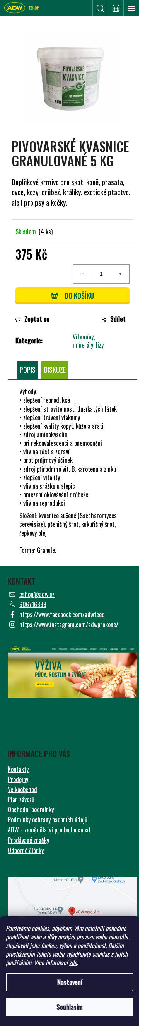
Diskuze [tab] (55, 370)
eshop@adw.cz (37, 594)
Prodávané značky (28, 840)
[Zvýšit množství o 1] (120, 274)
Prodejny (18, 779)
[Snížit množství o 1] (82, 274)
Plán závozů (21, 799)
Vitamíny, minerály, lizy (88, 340)
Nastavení (69, 982)
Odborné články (26, 850)
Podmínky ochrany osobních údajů (47, 819)
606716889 (32, 604)
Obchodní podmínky (31, 809)
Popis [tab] (28, 370)
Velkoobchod (22, 789)
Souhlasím (69, 1007)
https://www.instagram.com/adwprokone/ (68, 624)
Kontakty (18, 769)
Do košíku (79, 296)
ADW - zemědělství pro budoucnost (49, 829)
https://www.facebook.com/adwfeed (62, 614)
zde (73, 962)
